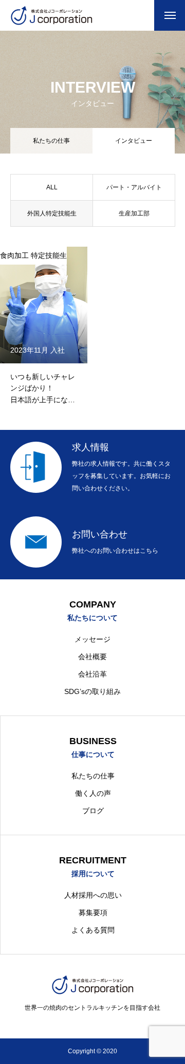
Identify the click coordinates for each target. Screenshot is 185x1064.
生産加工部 (134, 213)
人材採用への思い (93, 895)
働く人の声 (93, 793)
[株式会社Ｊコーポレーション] (51, 15)
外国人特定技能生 (52, 213)
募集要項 (93, 912)
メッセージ (92, 639)
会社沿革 (92, 674)
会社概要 (92, 656)
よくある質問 (93, 929)
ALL (52, 187)
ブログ (93, 810)
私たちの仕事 (51, 140)
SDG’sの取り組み (92, 691)
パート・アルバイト (134, 187)
